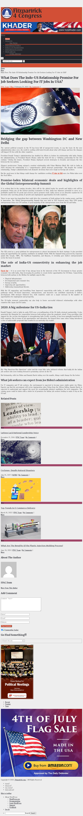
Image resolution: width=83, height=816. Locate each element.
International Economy (13, 50)
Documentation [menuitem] (15, 801)
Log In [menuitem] (7, 809)
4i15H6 (14, 475)
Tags (7, 706)
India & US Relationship (14, 48)
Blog (2, 70)
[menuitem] (43, 797)
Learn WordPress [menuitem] (15, 803)
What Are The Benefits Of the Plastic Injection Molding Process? (32, 546)
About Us (8, 41)
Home (7, 39)
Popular (8, 704)
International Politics (13, 46)
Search (27, 813)
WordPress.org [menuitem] (15, 799)
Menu (3, 35)
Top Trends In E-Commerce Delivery (18, 508)
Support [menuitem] (12, 805)
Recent (7, 702)
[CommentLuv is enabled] (10, 630)
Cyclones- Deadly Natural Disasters (18, 470)
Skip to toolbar (6, 793)
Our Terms (13, 43)
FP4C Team (5, 87)
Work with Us (10, 52)
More (2, 439)
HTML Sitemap (15, 54)
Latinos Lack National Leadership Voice (20, 433)
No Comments (34, 87)
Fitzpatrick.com (20, 780)
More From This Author (9, 588)
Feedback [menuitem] (13, 807)
